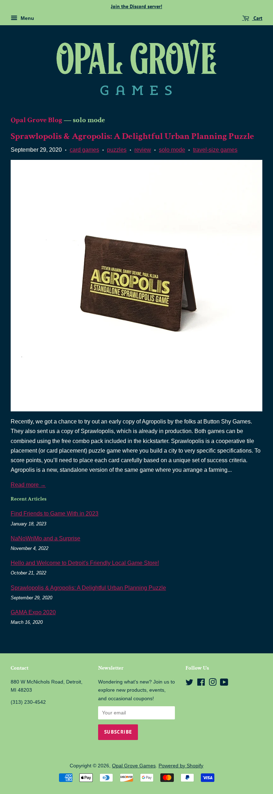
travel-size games (215, 150)
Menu (26, 18)
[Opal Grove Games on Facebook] (201, 683)
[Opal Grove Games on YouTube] (224, 683)
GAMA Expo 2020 (33, 612)
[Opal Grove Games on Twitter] (189, 683)
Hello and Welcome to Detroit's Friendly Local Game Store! (85, 563)
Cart (257, 18)
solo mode (172, 150)
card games (84, 150)
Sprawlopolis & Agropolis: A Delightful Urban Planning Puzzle (132, 136)
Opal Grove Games (134, 765)
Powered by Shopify (181, 765)
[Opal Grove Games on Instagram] (212, 683)
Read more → (28, 485)
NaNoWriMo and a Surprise (45, 538)
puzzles (117, 150)
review (142, 150)
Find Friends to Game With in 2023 (54, 514)
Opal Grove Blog (36, 120)
